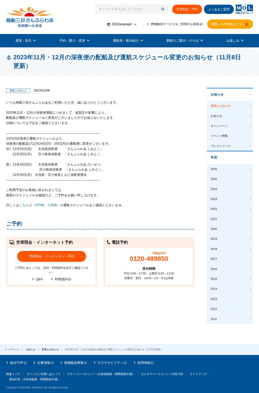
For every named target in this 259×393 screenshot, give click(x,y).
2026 (214, 169)
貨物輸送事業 (74, 362)
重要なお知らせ (220, 105)
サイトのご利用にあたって (44, 374)
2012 (214, 308)
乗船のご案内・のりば (182, 40)
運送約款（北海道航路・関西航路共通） (34, 379)
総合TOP (16, 362)
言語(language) (122, 24)
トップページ (12, 349)
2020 (214, 228)
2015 (214, 278)
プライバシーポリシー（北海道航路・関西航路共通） (101, 374)
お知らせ (217, 94)
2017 (214, 258)
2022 (214, 208)
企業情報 (43, 362)
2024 (214, 189)
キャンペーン (219, 125)
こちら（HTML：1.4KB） (39, 205)
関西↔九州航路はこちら (228, 24)
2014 (214, 288)
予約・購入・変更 (72, 40)
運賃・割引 (23, 40)
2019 (214, 238)
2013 (214, 299)
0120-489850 (149, 258)
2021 (214, 219)
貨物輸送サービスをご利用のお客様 (175, 24)
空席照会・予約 (187, 9)
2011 (214, 319)
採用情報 (143, 362)
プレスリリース (220, 146)
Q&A (39, 279)
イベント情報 (219, 135)
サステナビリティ (110, 362)
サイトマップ (198, 374)
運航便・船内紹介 (126, 40)
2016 (214, 269)
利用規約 (61, 279)
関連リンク (13, 374)
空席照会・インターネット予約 (51, 256)
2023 (214, 199)
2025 (214, 179)
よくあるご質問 (218, 9)
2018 (214, 249)
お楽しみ (232, 40)
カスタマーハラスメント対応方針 (162, 374)
